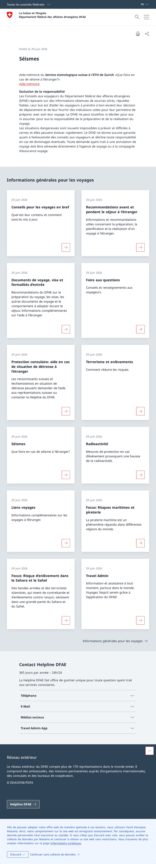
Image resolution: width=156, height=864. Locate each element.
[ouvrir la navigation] (146, 17)
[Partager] (146, 33)
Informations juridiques (65, 843)
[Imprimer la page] (137, 33)
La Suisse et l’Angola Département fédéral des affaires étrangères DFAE (52, 14)
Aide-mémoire (29, 84)
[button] (149, 751)
